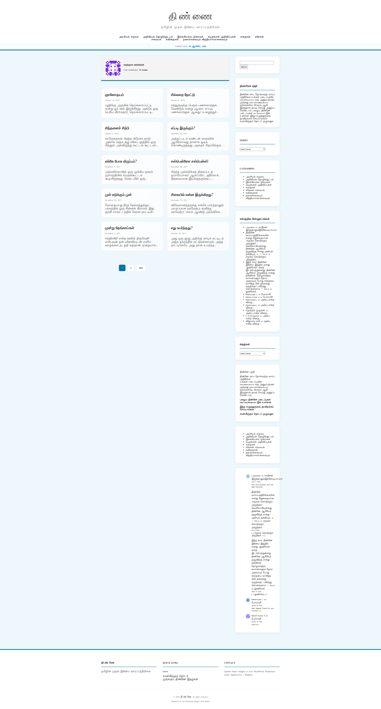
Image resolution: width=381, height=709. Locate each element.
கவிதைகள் (172, 39)
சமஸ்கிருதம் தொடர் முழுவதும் (256, 414)
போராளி (266, 294)
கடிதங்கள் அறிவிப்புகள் (222, 36)
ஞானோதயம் (114, 94)
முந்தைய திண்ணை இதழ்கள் (180, 679)
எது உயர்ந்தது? (182, 227)
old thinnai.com (259, 113)
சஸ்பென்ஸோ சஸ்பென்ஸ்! (189, 161)
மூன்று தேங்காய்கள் (119, 227)
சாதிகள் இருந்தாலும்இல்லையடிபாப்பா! (261, 229)
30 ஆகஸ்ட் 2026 (197, 46)
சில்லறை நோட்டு (183, 94)
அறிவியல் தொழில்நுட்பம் (158, 36)
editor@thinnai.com (247, 99)
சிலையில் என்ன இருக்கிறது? (192, 194)
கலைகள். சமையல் (255, 190)
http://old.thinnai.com (248, 402)
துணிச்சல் (251, 291)
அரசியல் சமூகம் (129, 36)
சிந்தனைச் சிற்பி (117, 127)
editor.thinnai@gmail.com (258, 102)
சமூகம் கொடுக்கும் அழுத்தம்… (256, 258)
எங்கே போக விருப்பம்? (121, 161)
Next (141, 267)
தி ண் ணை (190, 15)
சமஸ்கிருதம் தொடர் (175, 676)
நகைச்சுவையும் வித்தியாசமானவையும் (205, 39)
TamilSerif (250, 409)
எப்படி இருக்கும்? (183, 127)
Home (165, 671)
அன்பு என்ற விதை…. (257, 313)
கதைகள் (245, 36)
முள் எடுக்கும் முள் (118, 194)
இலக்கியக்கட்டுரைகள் (190, 36)
